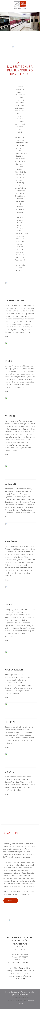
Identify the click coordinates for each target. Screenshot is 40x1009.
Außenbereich (14, 669)
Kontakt (31, 992)
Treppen (10, 722)
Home (7, 992)
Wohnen (10, 416)
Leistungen (15, 992)
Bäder (8, 361)
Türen (8, 604)
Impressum (15, 995)
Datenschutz (25, 995)
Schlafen (10, 483)
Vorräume (11, 541)
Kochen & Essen (14, 300)
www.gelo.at (31, 1000)
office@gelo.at (20, 1003)
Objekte (9, 771)
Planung (24, 992)
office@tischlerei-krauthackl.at (23, 962)
